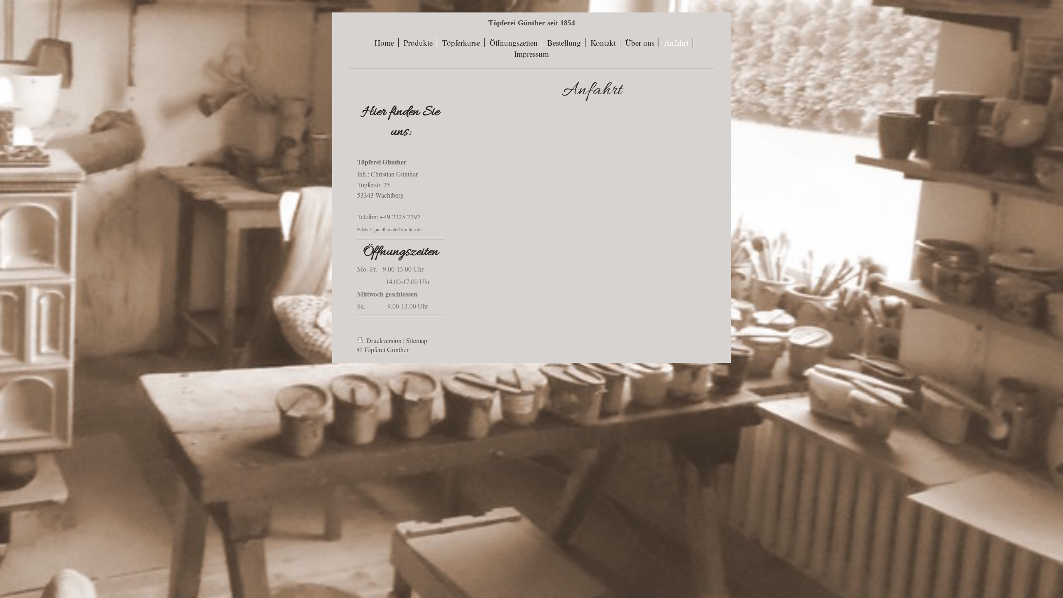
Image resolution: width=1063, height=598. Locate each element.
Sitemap (416, 340)
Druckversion (384, 340)
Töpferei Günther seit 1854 (531, 23)
